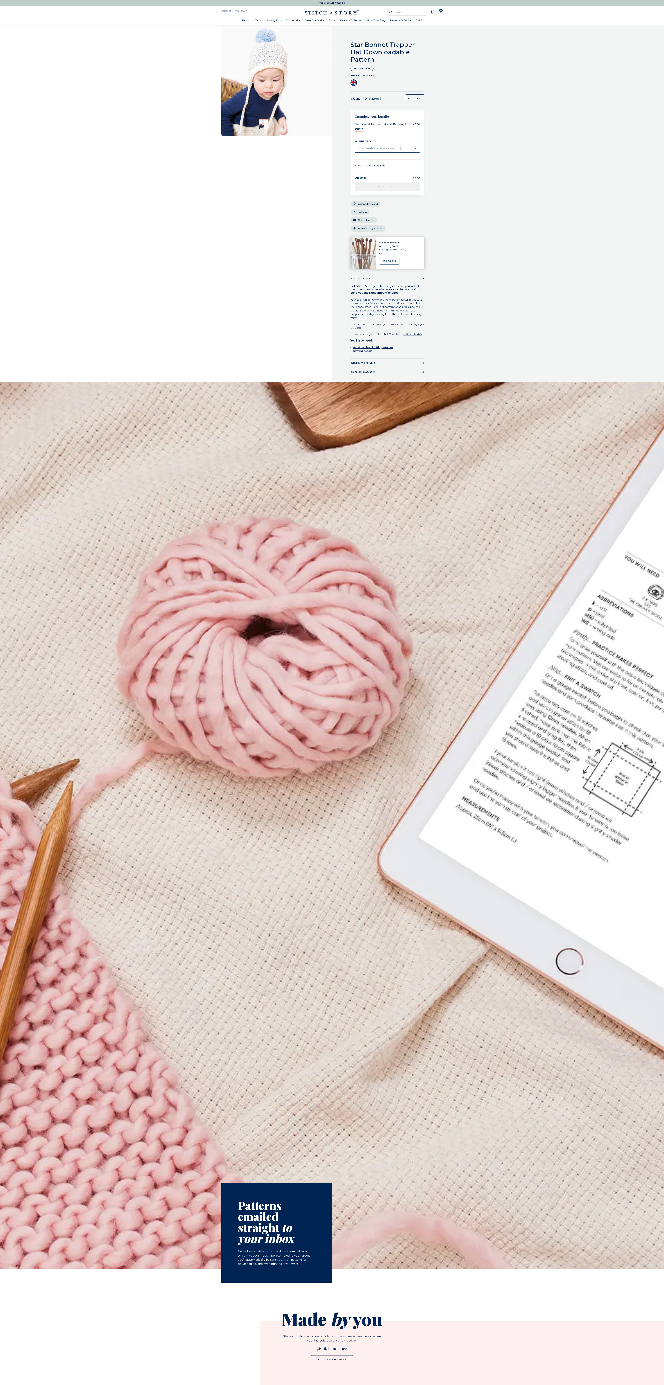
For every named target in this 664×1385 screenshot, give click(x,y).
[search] (406, 12)
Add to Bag (389, 261)
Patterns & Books (400, 20)
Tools (332, 20)
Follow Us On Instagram (332, 1359)
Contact (226, 11)
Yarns (258, 20)
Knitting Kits (273, 20)
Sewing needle (362, 351)
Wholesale (241, 11)
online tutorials (412, 334)
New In (246, 20)
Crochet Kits (292, 20)
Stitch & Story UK (332, 12)
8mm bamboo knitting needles (373, 347)
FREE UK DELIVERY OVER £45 (332, 3)
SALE (419, 20)
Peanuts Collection (351, 20)
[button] (263, 124)
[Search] (390, 12)
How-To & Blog (376, 20)
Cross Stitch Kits (314, 20)
